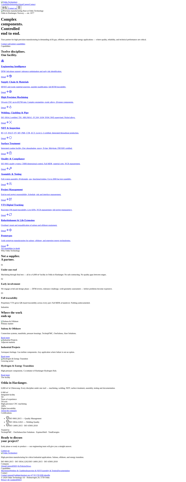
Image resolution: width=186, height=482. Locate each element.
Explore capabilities (17, 44)
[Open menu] (19, 8)
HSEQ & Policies (19, 466)
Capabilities (5, 4)
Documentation (63, 471)
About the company (9, 411)
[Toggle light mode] (4, 8)
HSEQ (19, 480)
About (20, 4)
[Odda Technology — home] (9, 2)
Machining (5, 471)
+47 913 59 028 (36, 475)
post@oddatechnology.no (19, 475)
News (28, 466)
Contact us (12, 8)
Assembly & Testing (49, 471)
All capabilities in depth (10, 248)
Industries (14, 4)
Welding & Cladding (18, 471)
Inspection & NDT (33, 471)
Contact (32, 4)
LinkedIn (46, 475)
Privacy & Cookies (8, 480)
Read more (5, 338)
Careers (26, 4)
